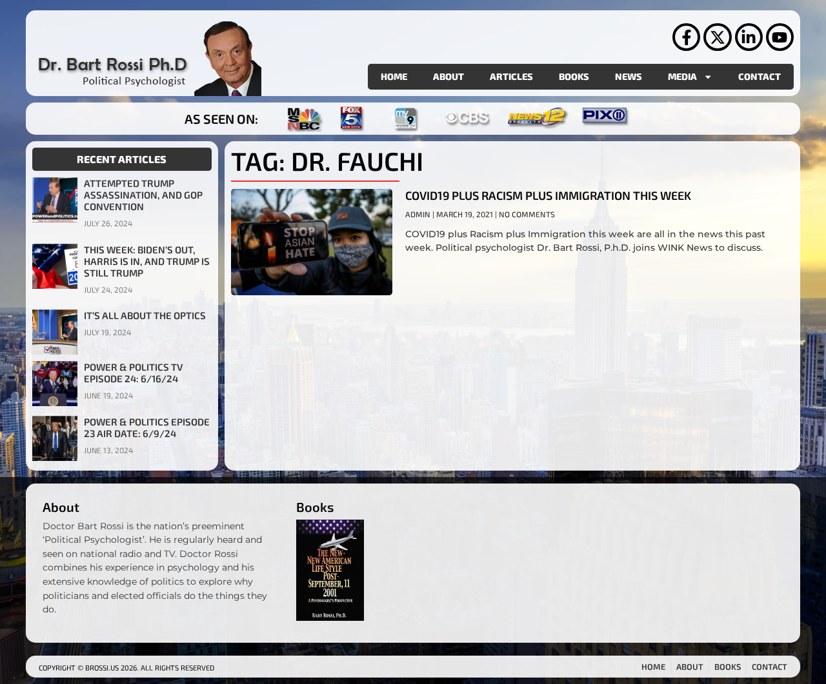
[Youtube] (780, 37)
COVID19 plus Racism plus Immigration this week (548, 195)
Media (682, 76)
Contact (759, 76)
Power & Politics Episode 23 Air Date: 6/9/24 (147, 427)
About (448, 76)
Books (574, 76)
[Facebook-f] (686, 37)
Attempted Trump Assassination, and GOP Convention (143, 194)
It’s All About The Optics (145, 315)
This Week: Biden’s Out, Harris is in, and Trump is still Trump (147, 261)
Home (394, 76)
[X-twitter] (717, 37)
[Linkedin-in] (749, 37)
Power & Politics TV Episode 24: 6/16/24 (133, 372)
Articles (511, 76)
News (628, 76)
